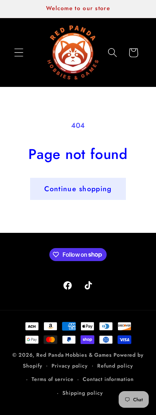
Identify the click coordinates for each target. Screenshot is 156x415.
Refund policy (115, 365)
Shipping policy (82, 393)
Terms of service (53, 379)
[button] (18, 52)
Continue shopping (77, 189)
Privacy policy (70, 365)
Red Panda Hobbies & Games (74, 355)
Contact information (108, 379)
